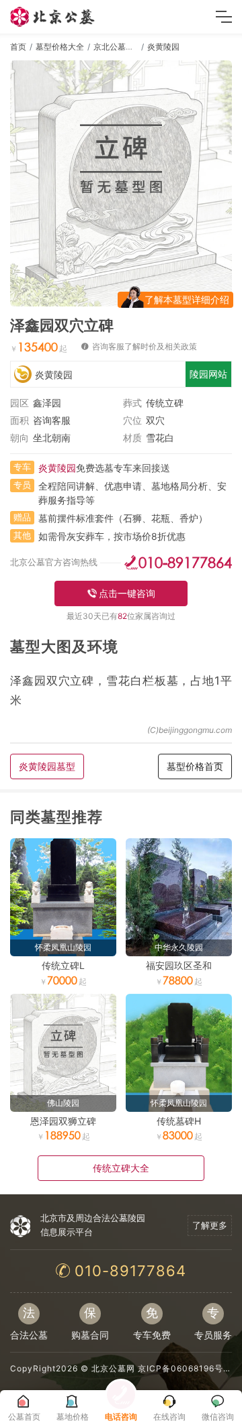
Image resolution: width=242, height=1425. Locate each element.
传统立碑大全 (121, 1168)
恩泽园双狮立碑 (63, 1121)
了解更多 (209, 1225)
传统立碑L (63, 965)
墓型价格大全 (60, 47)
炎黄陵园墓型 (47, 766)
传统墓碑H (179, 1121)
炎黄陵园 (163, 47)
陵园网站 (208, 374)
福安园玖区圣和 (179, 965)
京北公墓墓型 (117, 47)
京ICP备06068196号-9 (185, 1368)
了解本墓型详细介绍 (187, 299)
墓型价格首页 (195, 766)
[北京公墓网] (53, 17)
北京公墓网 (113, 1368)
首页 (18, 47)
